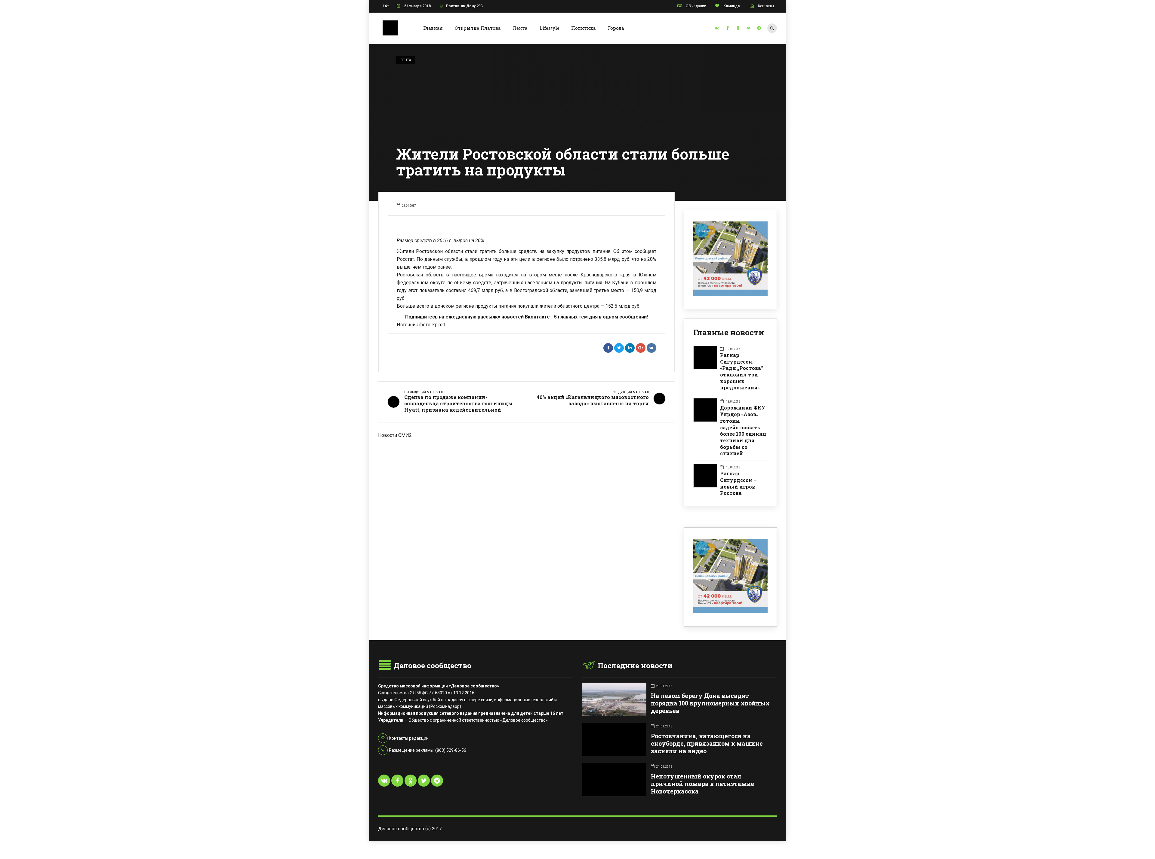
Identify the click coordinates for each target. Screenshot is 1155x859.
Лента (520, 28)
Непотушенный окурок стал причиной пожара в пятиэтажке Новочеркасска (702, 783)
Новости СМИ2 (395, 435)
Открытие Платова (478, 28)
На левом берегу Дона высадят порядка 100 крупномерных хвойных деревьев (710, 703)
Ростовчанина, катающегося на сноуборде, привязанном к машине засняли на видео (707, 743)
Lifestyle (549, 28)
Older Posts (526, 470)
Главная (433, 28)
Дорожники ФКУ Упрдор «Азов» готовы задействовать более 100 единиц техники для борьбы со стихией (743, 430)
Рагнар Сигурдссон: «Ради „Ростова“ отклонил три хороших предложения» (741, 371)
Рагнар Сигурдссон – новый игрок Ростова (738, 483)
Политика (583, 28)
